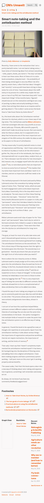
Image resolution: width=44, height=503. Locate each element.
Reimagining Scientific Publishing (36, 430)
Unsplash (25, 61)
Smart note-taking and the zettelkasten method (20, 13)
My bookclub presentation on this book (21, 410)
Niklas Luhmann (34, 122)
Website (5, 495)
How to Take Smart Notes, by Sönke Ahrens (22, 395)
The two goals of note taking (17, 401)
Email (11, 495)
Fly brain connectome (35, 476)
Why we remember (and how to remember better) (36, 460)
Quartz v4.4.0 (16, 492)
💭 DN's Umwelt (13, 5)
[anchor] (16, 391)
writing (12, 10)
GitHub (18, 495)
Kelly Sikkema (13, 61)
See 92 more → (36, 485)
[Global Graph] (11, 424)
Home (4, 10)
